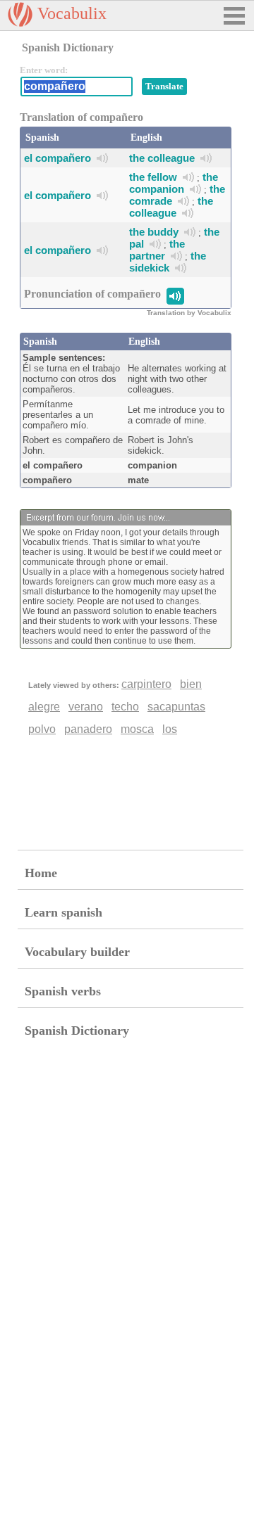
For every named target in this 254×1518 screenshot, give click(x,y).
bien (191, 684)
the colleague (162, 158)
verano (85, 707)
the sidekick (167, 262)
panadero (88, 729)
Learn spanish (63, 912)
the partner (157, 250)
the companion (173, 183)
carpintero (146, 684)
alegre (44, 707)
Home (41, 873)
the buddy (154, 232)
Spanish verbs (63, 991)
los (169, 729)
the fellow (153, 177)
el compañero (57, 158)
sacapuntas (176, 707)
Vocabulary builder (77, 952)
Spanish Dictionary (77, 1030)
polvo (42, 729)
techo (125, 707)
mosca (137, 729)
